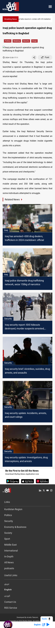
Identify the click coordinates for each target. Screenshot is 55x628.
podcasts (9, 568)
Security (8, 521)
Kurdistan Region (13, 509)
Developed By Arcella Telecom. (27, 617)
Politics (7, 41)
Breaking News (10, 19)
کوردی (7, 596)
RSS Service (10, 607)
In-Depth (8, 556)
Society (8, 532)
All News (9, 562)
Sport (7, 538)
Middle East (10, 544)
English (8, 590)
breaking (17, 41)
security (26, 41)
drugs (34, 41)
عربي (6, 584)
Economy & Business (15, 527)
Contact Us (10, 601)
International (11, 550)
